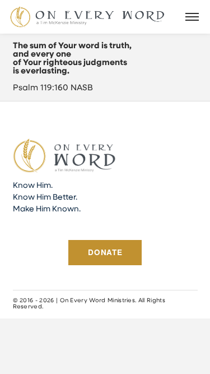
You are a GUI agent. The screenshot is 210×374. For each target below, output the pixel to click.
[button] (192, 16)
